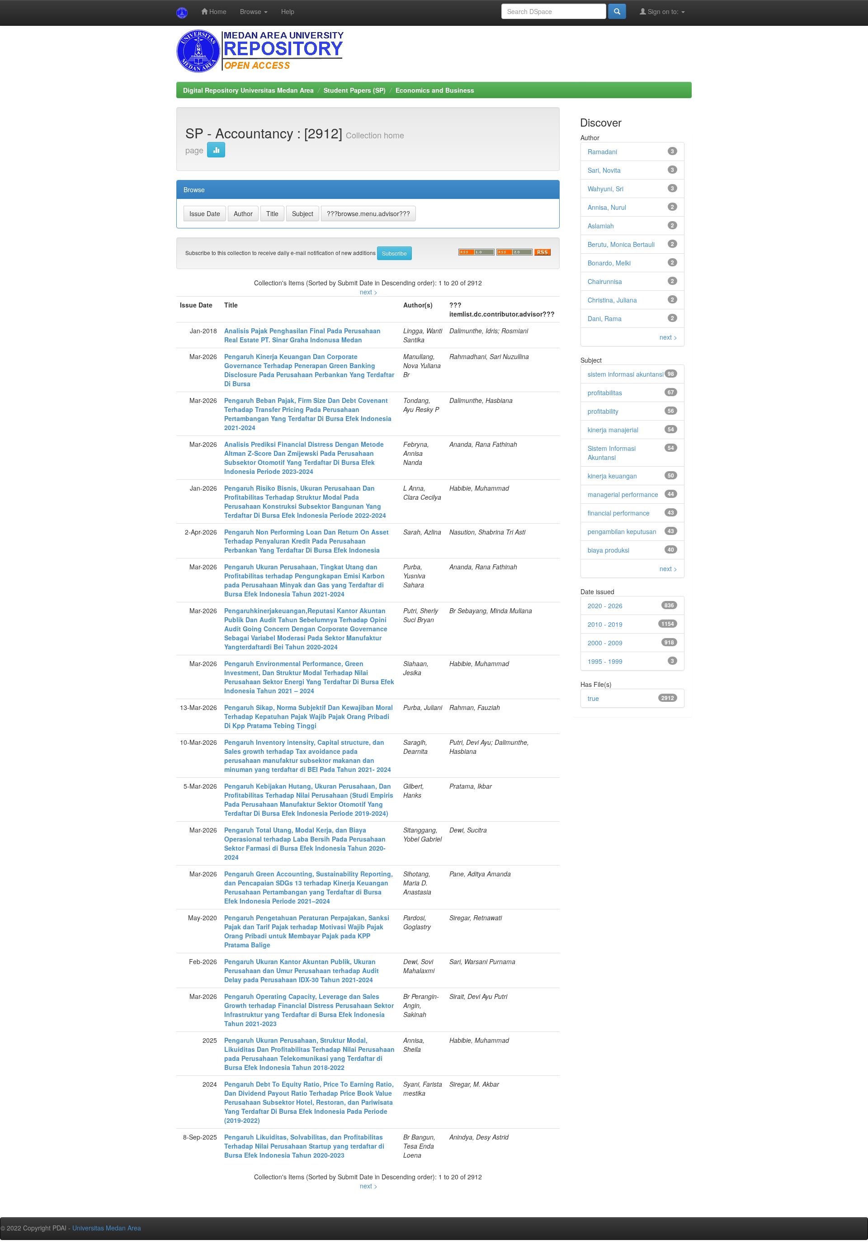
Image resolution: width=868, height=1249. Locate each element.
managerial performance (623, 494)
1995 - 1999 (605, 661)
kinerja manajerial (613, 429)
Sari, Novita (604, 170)
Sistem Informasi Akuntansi (612, 453)
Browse (251, 11)
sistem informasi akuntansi (626, 373)
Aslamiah (601, 225)
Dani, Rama (605, 318)
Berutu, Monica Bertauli (621, 244)
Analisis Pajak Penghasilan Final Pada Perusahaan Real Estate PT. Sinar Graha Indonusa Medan (302, 335)
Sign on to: (663, 11)
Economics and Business (435, 90)
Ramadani (602, 151)
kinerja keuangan (612, 475)
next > (368, 291)
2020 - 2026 (605, 605)
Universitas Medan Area (106, 1227)
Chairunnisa (605, 281)
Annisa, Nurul (607, 207)
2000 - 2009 (605, 642)
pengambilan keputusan (622, 531)
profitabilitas (605, 392)
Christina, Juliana (612, 299)
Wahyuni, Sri (605, 188)
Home (217, 11)
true (593, 698)
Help (287, 11)
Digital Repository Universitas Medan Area (248, 90)
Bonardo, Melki (609, 262)
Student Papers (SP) (355, 90)
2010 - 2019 (605, 624)
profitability (603, 411)
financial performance (619, 512)
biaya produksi (608, 549)
